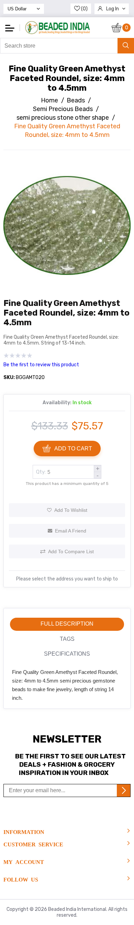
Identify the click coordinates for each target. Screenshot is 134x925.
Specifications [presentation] (67, 654)
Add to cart (73, 448)
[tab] (67, 624)
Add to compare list (71, 551)
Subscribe (123, 790)
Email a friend (70, 531)
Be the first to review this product (41, 365)
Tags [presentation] (67, 639)
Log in (112, 9)
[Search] (126, 45)
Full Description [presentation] (67, 624)
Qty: (41, 472)
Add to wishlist (70, 510)
